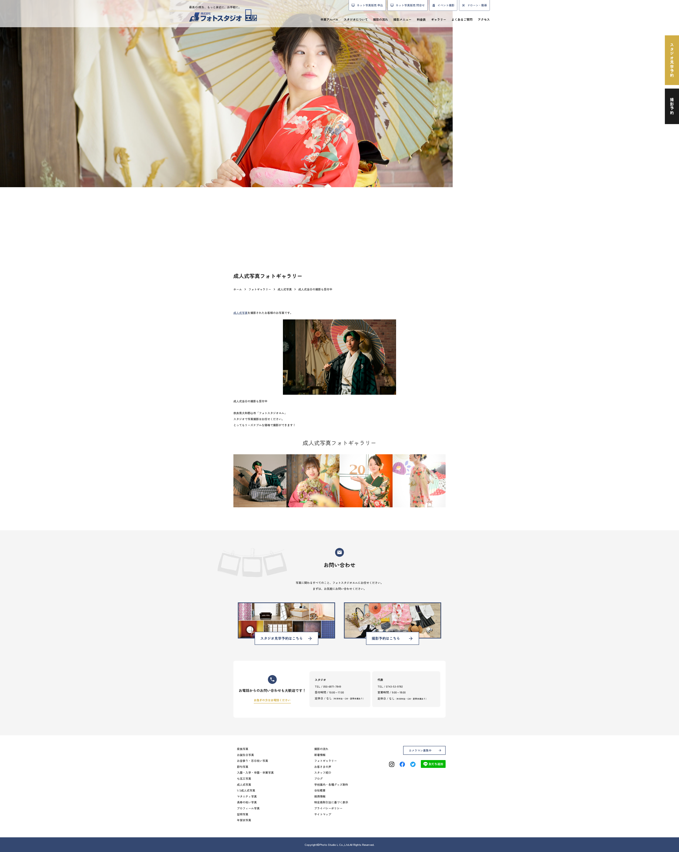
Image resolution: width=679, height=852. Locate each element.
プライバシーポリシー (328, 808)
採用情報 (320, 796)
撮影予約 (672, 106)
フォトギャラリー (259, 289)
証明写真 (242, 814)
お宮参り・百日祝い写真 (252, 760)
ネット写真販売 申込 (370, 5)
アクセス (484, 19)
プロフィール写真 (248, 808)
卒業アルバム (329, 19)
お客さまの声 (322, 767)
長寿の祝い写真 (247, 802)
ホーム (237, 289)
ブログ (318, 778)
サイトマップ (322, 814)
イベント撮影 (445, 5)
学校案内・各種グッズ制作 (331, 784)
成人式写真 (285, 289)
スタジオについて (356, 19)
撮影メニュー (402, 19)
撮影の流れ (380, 19)
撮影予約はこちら (392, 638)
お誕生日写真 (245, 755)
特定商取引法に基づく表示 (331, 802)
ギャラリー (438, 19)
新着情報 (320, 755)
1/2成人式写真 (246, 790)
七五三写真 (244, 778)
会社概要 (320, 790)
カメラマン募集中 (425, 750)
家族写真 (242, 749)
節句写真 (242, 767)
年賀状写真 (244, 820)
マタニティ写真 (247, 796)
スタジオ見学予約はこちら (286, 638)
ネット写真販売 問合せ (410, 5)
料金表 (421, 19)
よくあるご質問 (461, 19)
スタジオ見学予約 (672, 60)
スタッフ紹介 (322, 772)
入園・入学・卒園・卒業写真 (255, 772)
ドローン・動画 (477, 5)
